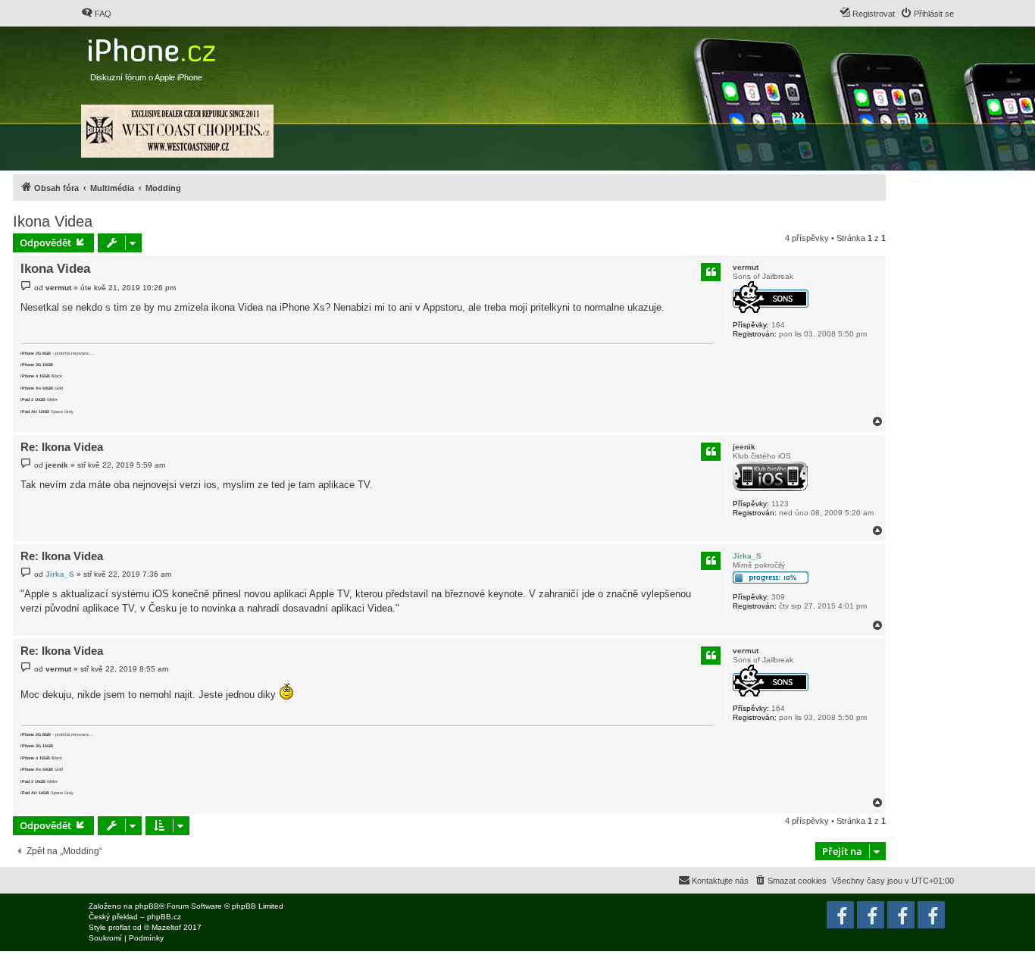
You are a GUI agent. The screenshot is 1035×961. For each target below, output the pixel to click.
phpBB (147, 906)
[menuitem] (96, 14)
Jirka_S (747, 556)
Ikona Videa (52, 221)
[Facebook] (931, 914)
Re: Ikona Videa (61, 446)
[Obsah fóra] (153, 46)
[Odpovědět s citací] (711, 272)
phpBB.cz (164, 916)
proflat (119, 927)
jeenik (744, 447)
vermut (745, 267)
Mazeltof (166, 927)
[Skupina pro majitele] (901, 914)
